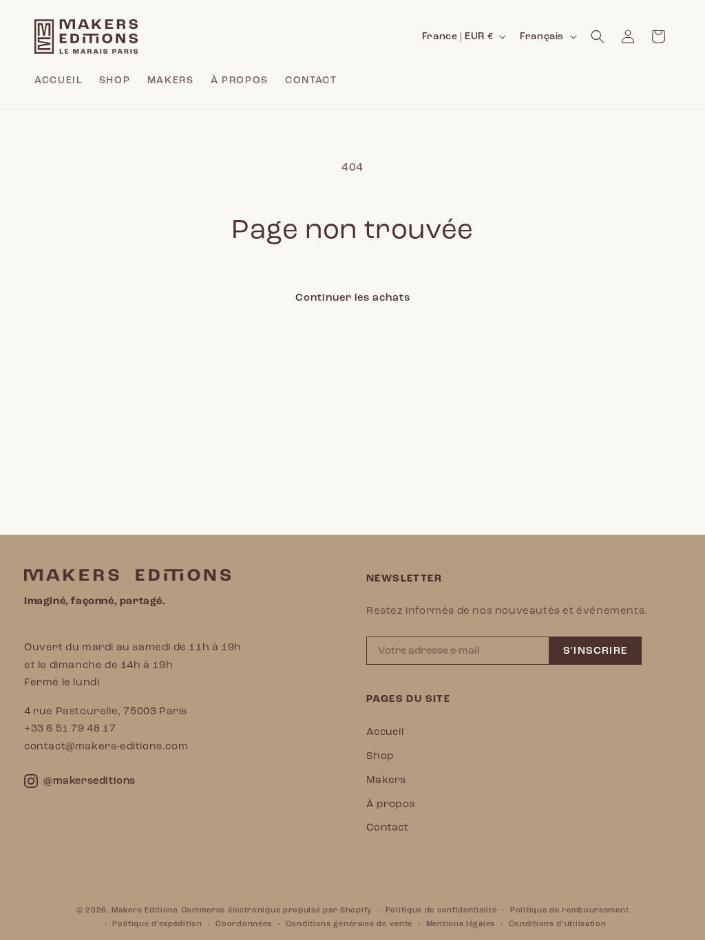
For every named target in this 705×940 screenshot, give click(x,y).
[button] (597, 36)
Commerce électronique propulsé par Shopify (276, 910)
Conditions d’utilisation (558, 923)
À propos (390, 804)
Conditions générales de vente (349, 923)
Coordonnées (243, 923)
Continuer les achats (352, 297)
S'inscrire (595, 650)
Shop (380, 755)
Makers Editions (145, 910)
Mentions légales (460, 923)
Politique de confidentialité (441, 910)
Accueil (384, 731)
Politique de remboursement (569, 910)
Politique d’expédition (157, 923)
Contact (387, 827)
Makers (386, 779)
